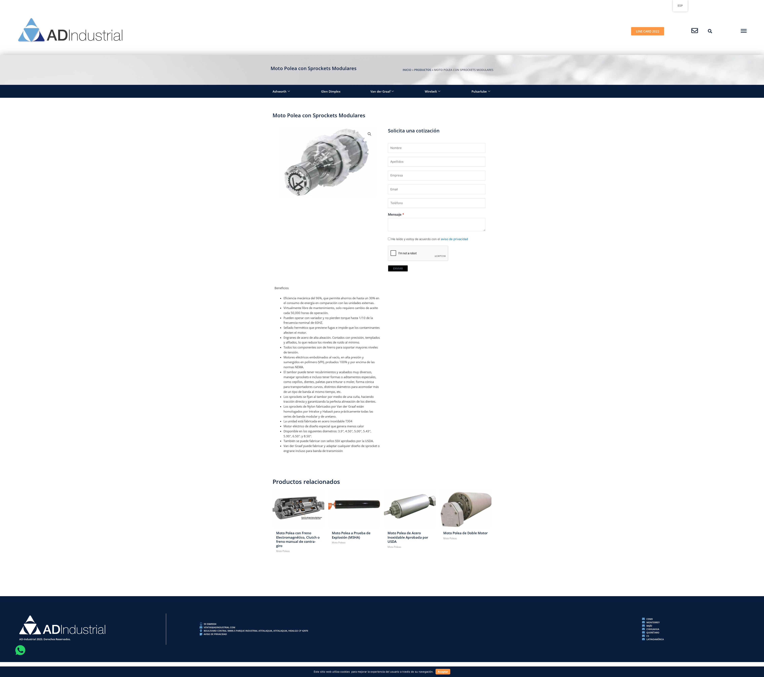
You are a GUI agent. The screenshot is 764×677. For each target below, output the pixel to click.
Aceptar (443, 671)
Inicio (407, 70)
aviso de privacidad (454, 239)
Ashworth (279, 91)
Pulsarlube (479, 91)
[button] (710, 31)
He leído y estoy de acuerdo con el (429, 239)
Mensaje (394, 214)
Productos (422, 70)
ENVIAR (398, 268)
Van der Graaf (380, 91)
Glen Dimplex (330, 91)
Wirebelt (431, 91)
